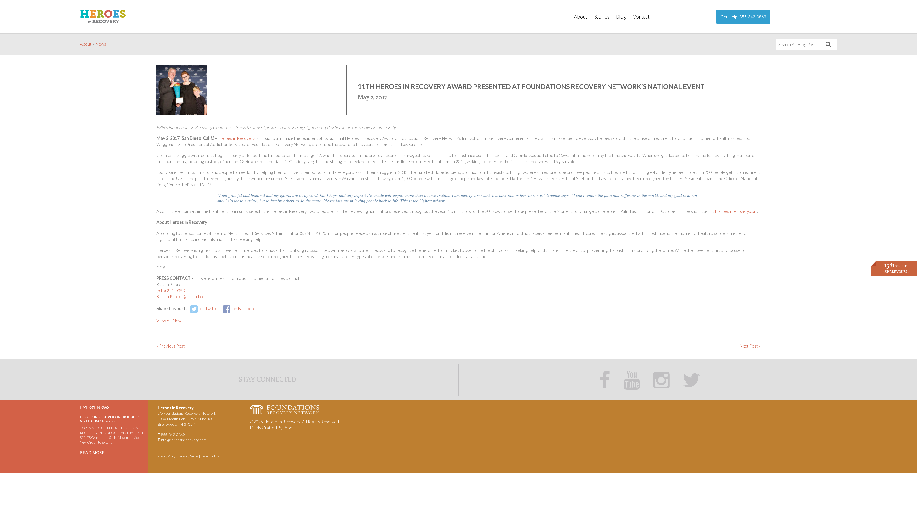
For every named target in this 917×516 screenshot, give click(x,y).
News (100, 44)
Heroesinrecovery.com (736, 211)
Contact (641, 17)
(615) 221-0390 (170, 290)
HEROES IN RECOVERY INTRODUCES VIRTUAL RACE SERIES (109, 419)
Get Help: (743, 16)
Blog (621, 17)
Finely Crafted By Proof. (272, 427)
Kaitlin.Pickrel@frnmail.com (182, 296)
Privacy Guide (189, 456)
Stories (601, 17)
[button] (828, 44)
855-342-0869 (752, 16)
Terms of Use (210, 456)
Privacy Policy (166, 456)
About (580, 17)
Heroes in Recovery (236, 138)
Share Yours (896, 271)
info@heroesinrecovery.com (183, 439)
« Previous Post (170, 346)
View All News (169, 320)
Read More (92, 452)
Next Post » (750, 346)
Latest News (95, 407)
